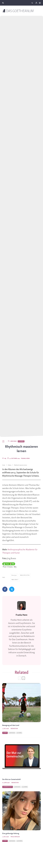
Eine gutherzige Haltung (10, 833)
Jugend (5, 732)
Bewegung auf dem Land (10, 725)
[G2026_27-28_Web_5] (21, 810)
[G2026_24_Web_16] (21, 756)
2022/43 (14, 575)
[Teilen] (4, 589)
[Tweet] (11, 589)
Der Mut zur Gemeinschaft (11, 779)
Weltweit (15, 579)
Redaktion (14, 728)
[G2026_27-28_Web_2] (21, 702)
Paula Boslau (15, 836)
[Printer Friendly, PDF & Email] (8, 563)
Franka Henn (25, 458)
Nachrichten (25, 575)
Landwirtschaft (7, 786)
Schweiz (21, 441)
